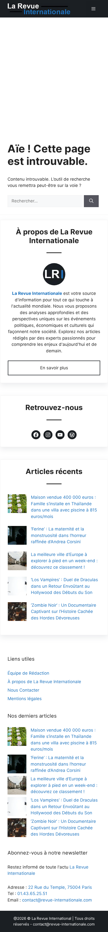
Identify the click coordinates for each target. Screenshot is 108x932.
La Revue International (51, 918)
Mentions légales (25, 698)
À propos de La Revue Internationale (44, 681)
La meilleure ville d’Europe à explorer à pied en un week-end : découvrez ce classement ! (64, 561)
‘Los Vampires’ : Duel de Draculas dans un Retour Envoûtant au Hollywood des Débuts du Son (64, 586)
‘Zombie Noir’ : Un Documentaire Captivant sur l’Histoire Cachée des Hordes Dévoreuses (63, 611)
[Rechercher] (91, 201)
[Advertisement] (54, 73)
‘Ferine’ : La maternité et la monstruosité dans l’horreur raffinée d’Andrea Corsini (58, 535)
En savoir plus (54, 367)
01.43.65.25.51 (32, 893)
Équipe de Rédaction (28, 673)
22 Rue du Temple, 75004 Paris (60, 887)
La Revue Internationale (37, 293)
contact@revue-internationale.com (57, 900)
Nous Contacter (23, 690)
